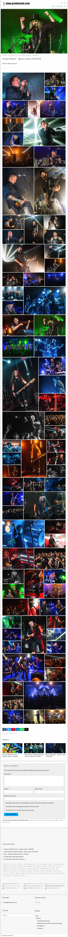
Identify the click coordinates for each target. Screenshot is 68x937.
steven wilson (29, 873)
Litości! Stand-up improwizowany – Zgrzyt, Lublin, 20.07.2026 (21, 851)
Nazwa (6, 789)
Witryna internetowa (10, 796)
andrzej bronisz (6, 864)
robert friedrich (56, 871)
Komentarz (7, 774)
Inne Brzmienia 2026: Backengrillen (14, 856)
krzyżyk (29, 868)
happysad (5, 866)
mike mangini (36, 871)
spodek (12, 873)
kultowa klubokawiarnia (45, 868)
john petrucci (44, 866)
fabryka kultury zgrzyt (59, 864)
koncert (17, 55)
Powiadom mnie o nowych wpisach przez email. (20, 810)
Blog (53, 6)
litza (53, 868)
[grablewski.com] (16, 4)
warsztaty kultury (60, 873)
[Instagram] (64, 3)
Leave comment (35, 55)
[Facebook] (61, 3)
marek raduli (22, 871)
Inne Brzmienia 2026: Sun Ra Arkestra (14, 859)
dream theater (43, 864)
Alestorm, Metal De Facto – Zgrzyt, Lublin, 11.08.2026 (19, 849)
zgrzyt (16, 733)
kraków (24, 868)
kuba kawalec (35, 868)
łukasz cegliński (21, 875)
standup (23, 873)
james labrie (20, 866)
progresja (42, 871)
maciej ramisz (14, 871)
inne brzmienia (12, 866)
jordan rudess (52, 866)
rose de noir (6, 873)
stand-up (17, 873)
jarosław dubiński (28, 866)
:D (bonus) (40, 928)
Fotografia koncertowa (43, 921)
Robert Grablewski (26, 55)
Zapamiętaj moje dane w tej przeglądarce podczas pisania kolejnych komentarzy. (30, 803)
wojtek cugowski (7, 875)
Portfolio (59, 6)
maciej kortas (6, 871)
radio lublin (49, 871)
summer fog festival (39, 873)
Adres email (39, 789)
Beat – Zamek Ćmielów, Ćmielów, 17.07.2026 (16, 854)
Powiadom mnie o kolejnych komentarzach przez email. (22, 806)
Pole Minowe (40, 926)
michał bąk (28, 871)
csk (38, 864)
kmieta (14, 868)
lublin (57, 868)
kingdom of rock (7, 868)
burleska (20, 864)
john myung (37, 866)
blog (14, 55)
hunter (7, 733)
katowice (59, 866)
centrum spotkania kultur (29, 864)
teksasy (47, 873)
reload (11, 733)
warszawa (52, 873)
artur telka (14, 864)
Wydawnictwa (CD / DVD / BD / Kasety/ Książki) (49, 923)
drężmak (50, 864)
